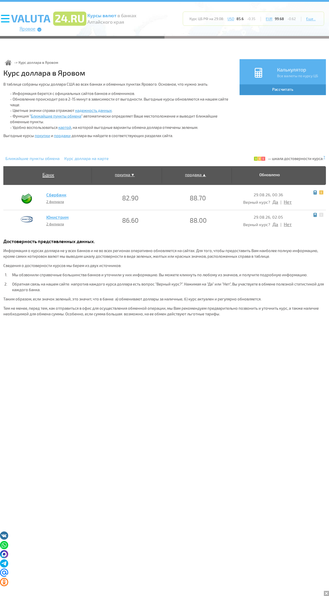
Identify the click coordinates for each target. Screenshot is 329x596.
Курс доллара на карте (86, 158)
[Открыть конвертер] (315, 192)
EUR (269, 19)
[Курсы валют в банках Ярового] (8, 62)
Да (275, 202)
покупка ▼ (125, 175)
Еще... (311, 19)
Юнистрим (57, 217)
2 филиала (55, 202)
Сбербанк (56, 195)
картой (64, 127)
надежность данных (93, 110)
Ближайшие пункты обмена (56, 116)
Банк (48, 175)
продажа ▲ (195, 175)
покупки (42, 136)
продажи (62, 136)
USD (230, 19)
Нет (288, 202)
